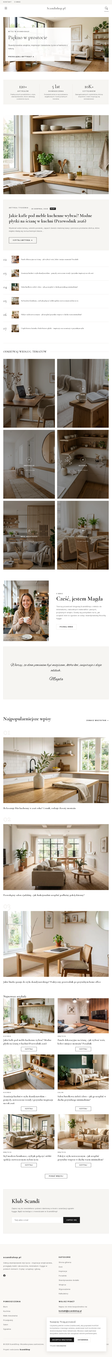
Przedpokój (8, 1320)
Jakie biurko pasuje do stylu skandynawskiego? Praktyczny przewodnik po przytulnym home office (52, 981)
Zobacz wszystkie (96, 720)
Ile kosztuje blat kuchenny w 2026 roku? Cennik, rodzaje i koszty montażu (39, 808)
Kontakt (7, 2)
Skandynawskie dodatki (69, 1280)
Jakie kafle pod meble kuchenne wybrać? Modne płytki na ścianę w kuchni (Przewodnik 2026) (50, 218)
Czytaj (29, 1049)
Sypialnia (7, 1329)
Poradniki (63, 1276)
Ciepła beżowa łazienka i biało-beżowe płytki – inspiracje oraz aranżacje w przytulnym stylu (52, 328)
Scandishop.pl (56, 8)
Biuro (5, 1307)
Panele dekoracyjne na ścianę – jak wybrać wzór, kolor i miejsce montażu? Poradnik (49, 259)
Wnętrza (62, 1285)
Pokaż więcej (56, 1176)
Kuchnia (6, 1311)
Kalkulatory (63, 1293)
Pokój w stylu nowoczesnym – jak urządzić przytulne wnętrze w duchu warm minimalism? (51, 314)
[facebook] (4, 1275)
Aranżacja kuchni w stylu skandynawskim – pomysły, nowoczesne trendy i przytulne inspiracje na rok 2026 (57, 273)
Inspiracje (63, 1271)
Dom (61, 1267)
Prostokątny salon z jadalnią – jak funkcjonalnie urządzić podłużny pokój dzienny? (44, 895)
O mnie (17, 2)
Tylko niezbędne (58, 1346)
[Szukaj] (106, 8)
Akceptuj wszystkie (62, 1340)
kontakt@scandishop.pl (70, 1311)
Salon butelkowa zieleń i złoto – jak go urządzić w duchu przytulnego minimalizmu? (49, 287)
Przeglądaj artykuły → (21, 57)
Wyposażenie (64, 1289)
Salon (5, 1324)
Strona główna (65, 1262)
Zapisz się (72, 1220)
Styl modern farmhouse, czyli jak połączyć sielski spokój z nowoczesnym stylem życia (49, 301)
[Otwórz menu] (5, 8)
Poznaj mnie (66, 627)
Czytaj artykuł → (23, 240)
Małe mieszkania (10, 1316)
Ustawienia (83, 1340)
